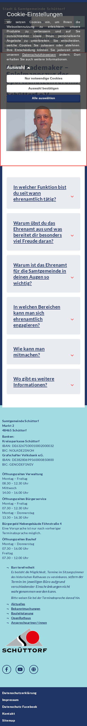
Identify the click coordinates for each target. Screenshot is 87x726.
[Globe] (33, 669)
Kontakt (8, 713)
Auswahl (16, 67)
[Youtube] (20, 669)
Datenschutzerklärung (19, 693)
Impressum (10, 700)
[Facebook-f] (6, 669)
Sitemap (8, 720)
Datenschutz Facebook (19, 706)
